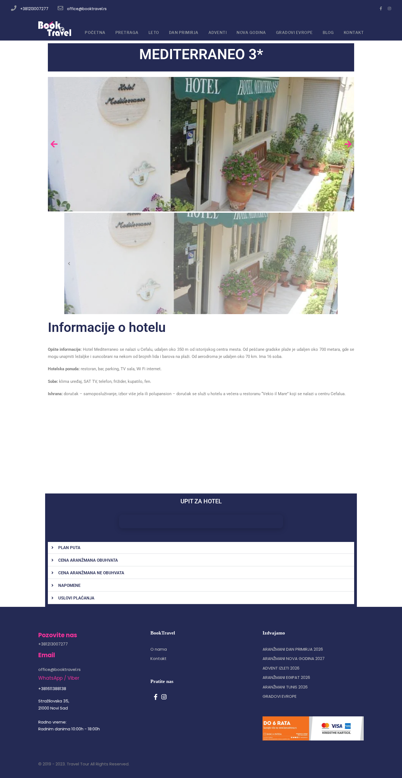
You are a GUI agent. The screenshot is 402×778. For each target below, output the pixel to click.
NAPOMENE (69, 585)
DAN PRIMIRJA (184, 32)
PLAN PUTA (69, 547)
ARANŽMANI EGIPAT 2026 (286, 677)
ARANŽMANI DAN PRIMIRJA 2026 (293, 649)
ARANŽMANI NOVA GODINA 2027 (294, 658)
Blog (328, 32)
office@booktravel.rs (87, 9)
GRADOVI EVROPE (294, 32)
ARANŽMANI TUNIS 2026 (285, 687)
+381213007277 (34, 9)
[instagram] (389, 8)
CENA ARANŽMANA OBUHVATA (88, 560)
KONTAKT (354, 32)
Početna (95, 32)
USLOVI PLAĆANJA (76, 598)
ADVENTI (217, 32)
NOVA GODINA (251, 32)
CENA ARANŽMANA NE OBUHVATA (91, 572)
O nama (158, 649)
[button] (201, 548)
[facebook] (381, 8)
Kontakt (158, 658)
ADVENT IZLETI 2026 (281, 668)
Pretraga (127, 32)
